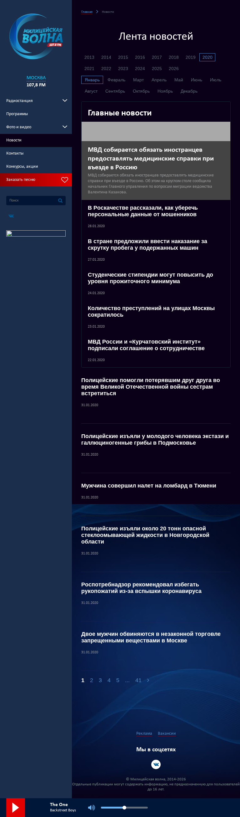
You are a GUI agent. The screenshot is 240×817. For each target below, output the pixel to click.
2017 (157, 57)
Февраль (116, 79)
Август (91, 91)
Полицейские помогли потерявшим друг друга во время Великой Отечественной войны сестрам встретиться (150, 386)
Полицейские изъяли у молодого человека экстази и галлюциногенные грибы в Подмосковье (155, 439)
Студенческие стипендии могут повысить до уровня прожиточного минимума (150, 278)
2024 (140, 68)
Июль (215, 79)
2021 (89, 68)
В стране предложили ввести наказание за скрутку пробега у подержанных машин (147, 244)
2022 (106, 68)
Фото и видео (18, 127)
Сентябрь (115, 91)
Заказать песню (20, 179)
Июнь (196, 79)
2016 (140, 57)
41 (138, 680)
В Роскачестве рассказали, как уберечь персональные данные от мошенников (143, 211)
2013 (89, 57)
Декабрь (189, 91)
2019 (191, 57)
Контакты (14, 153)
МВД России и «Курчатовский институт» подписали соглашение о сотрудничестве (146, 345)
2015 (123, 57)
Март (138, 79)
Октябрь (141, 91)
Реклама (144, 733)
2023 (123, 68)
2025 (157, 68)
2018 (174, 57)
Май (178, 79)
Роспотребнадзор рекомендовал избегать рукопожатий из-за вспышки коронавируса (141, 587)
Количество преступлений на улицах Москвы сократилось (151, 311)
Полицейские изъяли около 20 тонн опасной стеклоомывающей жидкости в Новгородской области (145, 535)
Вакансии (167, 733)
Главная (86, 12)
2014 (106, 57)
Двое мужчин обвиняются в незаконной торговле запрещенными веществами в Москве (151, 637)
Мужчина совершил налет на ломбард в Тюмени (148, 486)
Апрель (159, 79)
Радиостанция (19, 101)
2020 (207, 57)
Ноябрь (165, 91)
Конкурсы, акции (22, 166)
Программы (17, 114)
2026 (174, 68)
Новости (14, 140)
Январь (92, 79)
